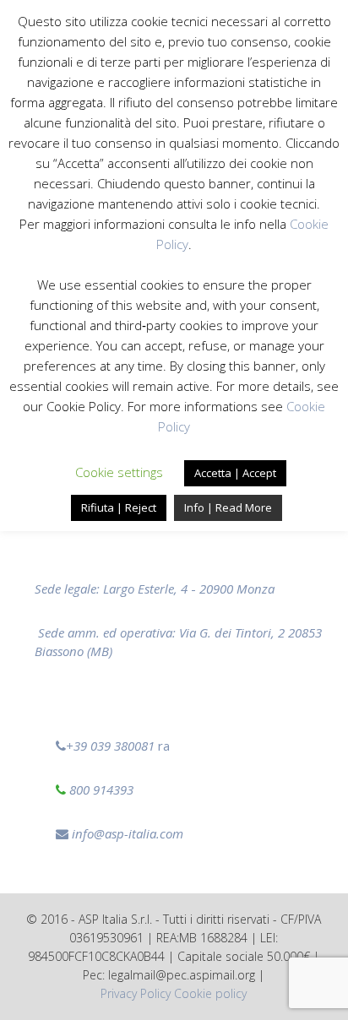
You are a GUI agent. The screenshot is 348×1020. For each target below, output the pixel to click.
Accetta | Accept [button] (235, 472)
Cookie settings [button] (119, 472)
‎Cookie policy (210, 993)
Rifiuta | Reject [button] (118, 507)
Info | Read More (228, 507)
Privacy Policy (136, 993)
